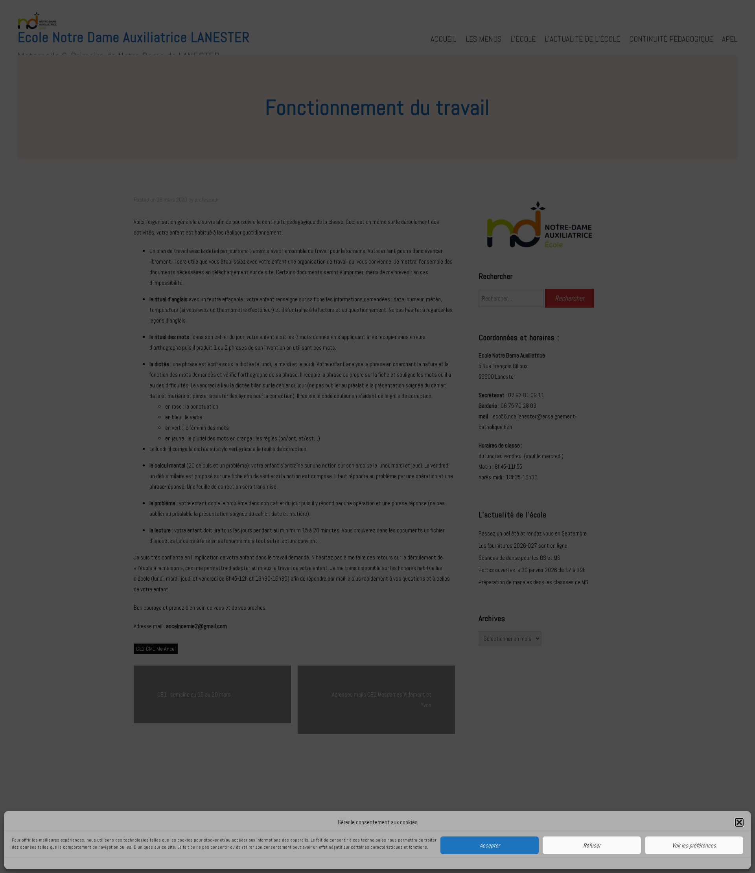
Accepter (490, 845)
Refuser (591, 845)
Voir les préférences (694, 845)
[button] (739, 822)
